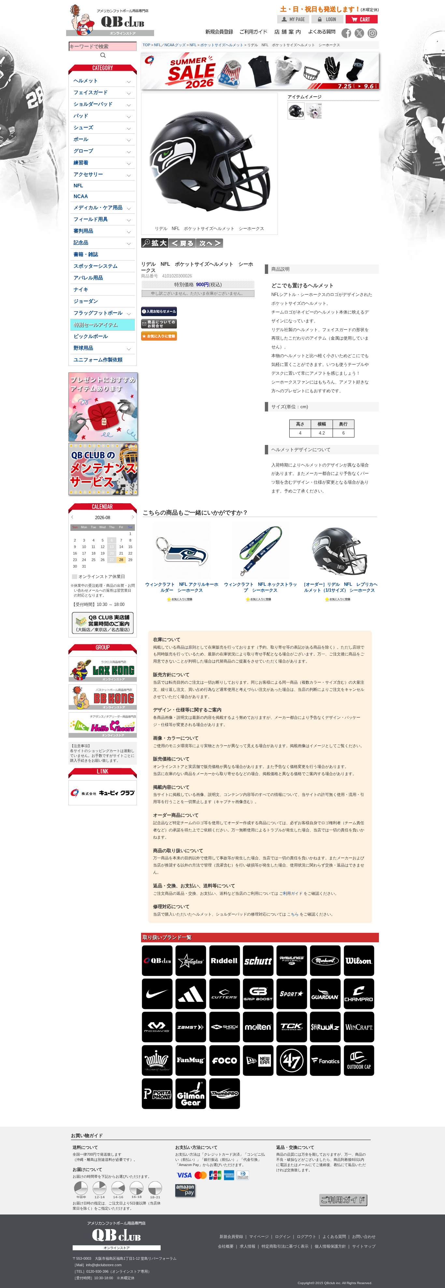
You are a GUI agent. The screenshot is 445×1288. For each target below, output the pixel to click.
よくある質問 (334, 1236)
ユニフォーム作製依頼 (98, 359)
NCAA (81, 196)
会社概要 (226, 1246)
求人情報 (247, 1246)
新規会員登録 (231, 1236)
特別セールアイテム (96, 324)
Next (133, 516)
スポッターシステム (96, 266)
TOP (146, 45)
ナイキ (81, 289)
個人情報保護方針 (330, 1246)
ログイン (283, 1236)
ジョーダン (86, 301)
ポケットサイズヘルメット (221, 45)
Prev (72, 516)
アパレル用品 (88, 277)
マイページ (259, 1236)
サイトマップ (364, 1246)
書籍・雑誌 (86, 254)
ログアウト (306, 1236)
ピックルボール (91, 336)
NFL (78, 185)
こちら (293, 914)
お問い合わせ (364, 1236)
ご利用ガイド (291, 893)
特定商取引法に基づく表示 (285, 1246)
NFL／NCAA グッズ (170, 45)
